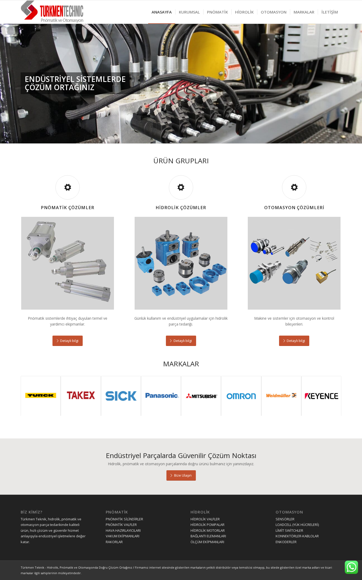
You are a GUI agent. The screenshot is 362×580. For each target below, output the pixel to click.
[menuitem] (161, 12)
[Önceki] (4, 77)
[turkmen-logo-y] (54, 12)
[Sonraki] (357, 77)
